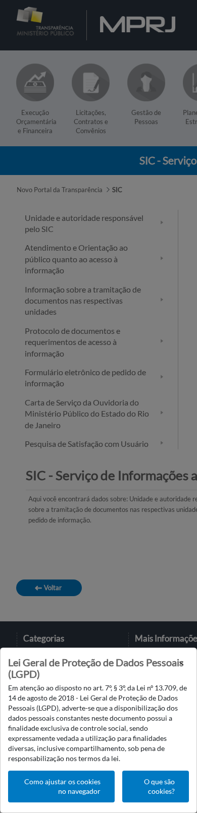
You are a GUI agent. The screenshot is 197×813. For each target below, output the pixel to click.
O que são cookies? (159, 786)
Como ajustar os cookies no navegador (62, 786)
